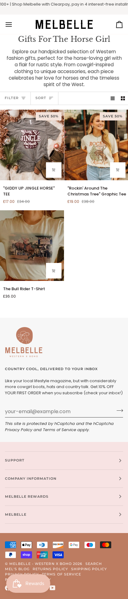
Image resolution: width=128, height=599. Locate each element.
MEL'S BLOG (17, 569)
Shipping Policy (89, 569)
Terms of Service (59, 430)
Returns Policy (50, 569)
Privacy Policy (18, 430)
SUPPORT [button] (15, 460)
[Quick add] (54, 170)
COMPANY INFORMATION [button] (31, 478)
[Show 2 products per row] (123, 98)
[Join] (118, 411)
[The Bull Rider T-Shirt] (32, 245)
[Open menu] (14, 24)
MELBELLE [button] (15, 514)
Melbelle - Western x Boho (40, 564)
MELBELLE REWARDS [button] (26, 496)
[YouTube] (52, 588)
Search (93, 564)
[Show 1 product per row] (112, 98)
